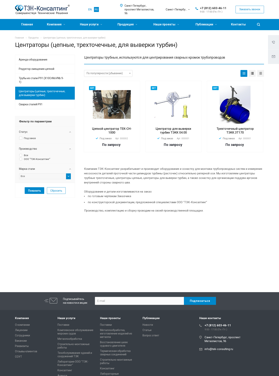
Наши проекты (164, 24)
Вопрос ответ (151, 335)
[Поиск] (258, 24)
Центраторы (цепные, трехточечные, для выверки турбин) (42, 93)
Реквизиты (22, 346)
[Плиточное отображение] (243, 73)
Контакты (238, 24)
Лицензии (21, 330)
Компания (54, 24)
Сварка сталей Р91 (31, 104)
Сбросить (56, 190)
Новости (148, 324)
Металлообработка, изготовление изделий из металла (116, 333)
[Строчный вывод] (252, 73)
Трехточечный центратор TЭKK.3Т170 (235, 130)
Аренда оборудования (33, 59)
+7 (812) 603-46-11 (213, 8)
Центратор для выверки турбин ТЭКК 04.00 (173, 130)
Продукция (125, 24)
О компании (22, 324)
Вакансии (21, 340)
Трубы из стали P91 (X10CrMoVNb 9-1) (41, 80)
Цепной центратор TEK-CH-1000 (112, 130)
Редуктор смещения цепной (36, 68)
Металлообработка (70, 338)
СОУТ (18, 356)
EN (90, 9)
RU (96, 9)
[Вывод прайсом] (260, 73)
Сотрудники (22, 335)
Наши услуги (89, 24)
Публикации (204, 24)
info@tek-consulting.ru (219, 349)
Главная (27, 24)
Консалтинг (65, 370)
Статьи (147, 330)
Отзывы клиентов (26, 351)
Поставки (63, 324)
